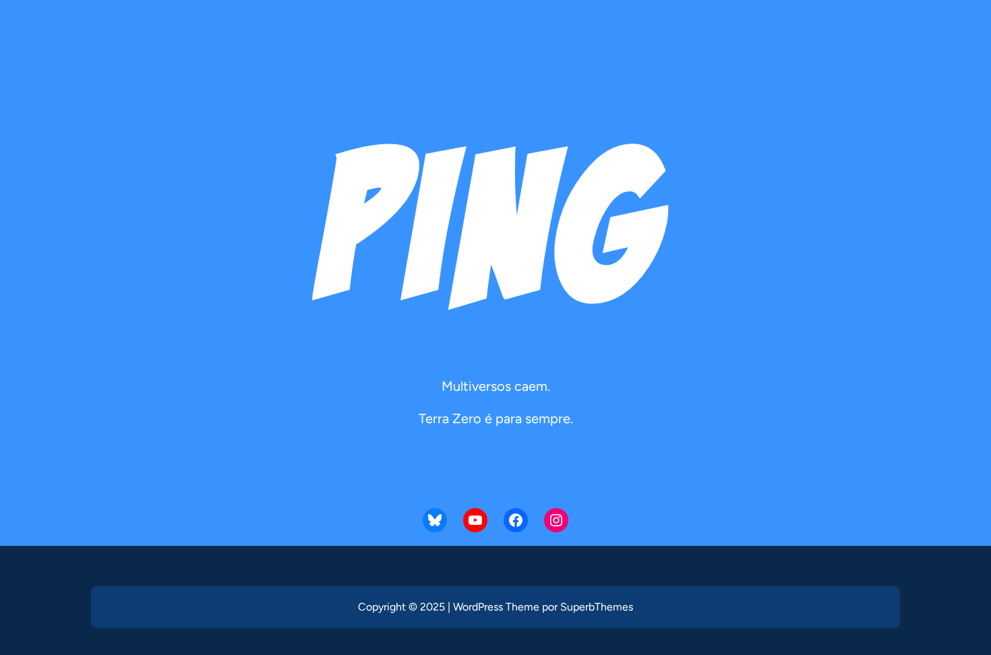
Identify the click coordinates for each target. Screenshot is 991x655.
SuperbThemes (596, 606)
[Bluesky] (435, 520)
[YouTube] (475, 520)
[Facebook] (516, 520)
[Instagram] (556, 520)
